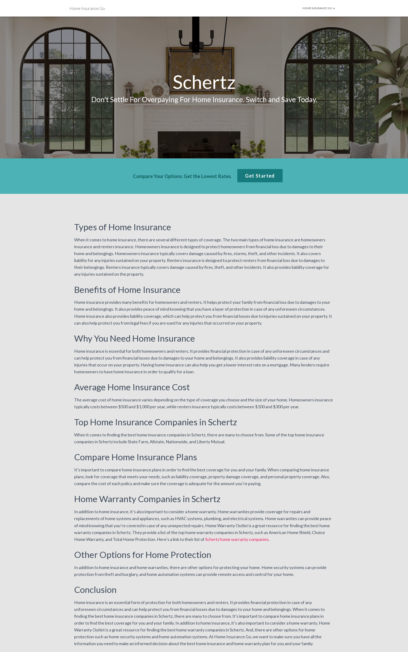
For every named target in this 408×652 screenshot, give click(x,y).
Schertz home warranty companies (237, 539)
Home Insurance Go (317, 8)
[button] (259, 175)
